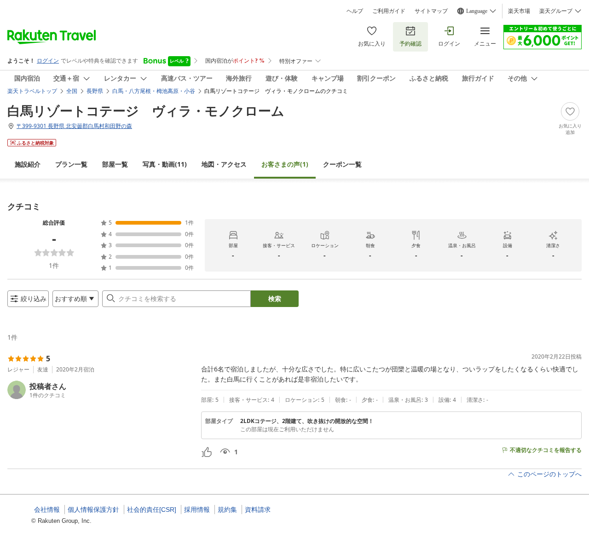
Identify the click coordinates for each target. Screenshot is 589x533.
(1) (284, 164)
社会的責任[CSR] (151, 509)
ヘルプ (354, 11)
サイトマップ (431, 11)
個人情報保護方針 (93, 509)
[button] (100, 390)
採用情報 (197, 509)
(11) (165, 164)
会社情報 (47, 509)
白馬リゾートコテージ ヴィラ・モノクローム (145, 110)
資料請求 (258, 509)
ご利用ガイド (388, 11)
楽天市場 (519, 11)
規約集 (227, 509)
